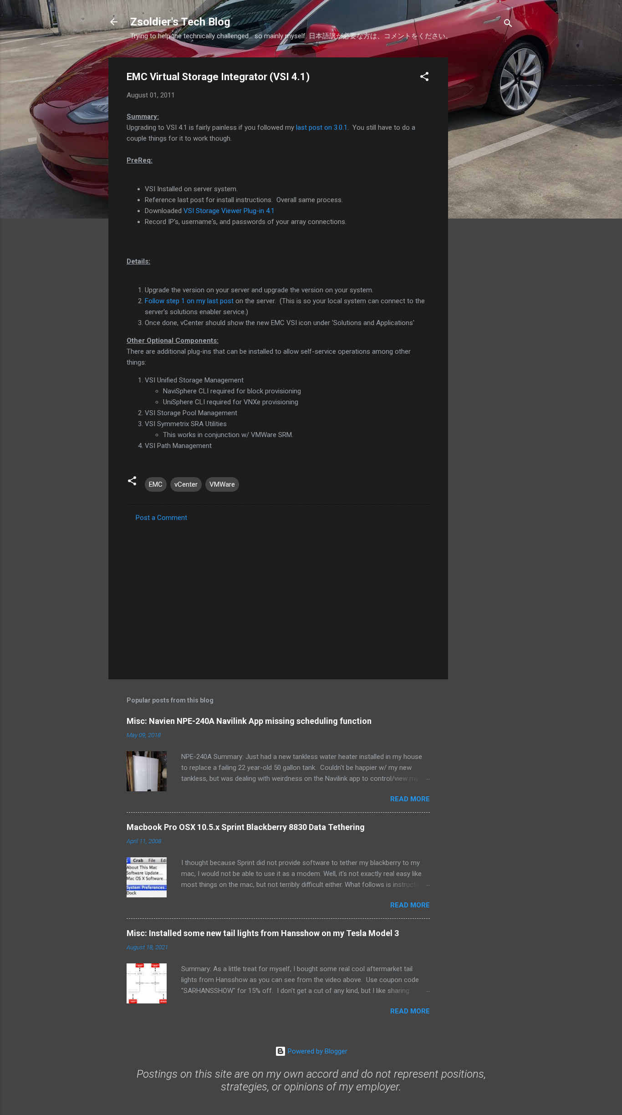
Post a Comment (161, 518)
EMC (156, 484)
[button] (424, 78)
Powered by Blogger (316, 1051)
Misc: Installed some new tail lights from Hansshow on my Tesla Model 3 (263, 933)
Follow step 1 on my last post (189, 301)
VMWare (222, 484)
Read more (410, 799)
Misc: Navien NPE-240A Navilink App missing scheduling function (249, 721)
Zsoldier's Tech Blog (180, 21)
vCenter (186, 484)
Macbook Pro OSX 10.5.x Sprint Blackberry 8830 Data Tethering (246, 827)
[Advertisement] (484, 194)
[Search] (508, 25)
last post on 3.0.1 (321, 127)
